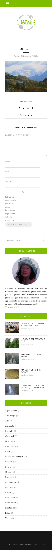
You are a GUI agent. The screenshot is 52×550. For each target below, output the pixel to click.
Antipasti (9, 426)
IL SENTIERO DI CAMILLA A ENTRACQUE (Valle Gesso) (32, 386)
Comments (26, 101)
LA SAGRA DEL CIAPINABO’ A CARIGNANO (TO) (33, 324)
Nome (8, 161)
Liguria (8, 477)
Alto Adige (10, 415)
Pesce (8, 492)
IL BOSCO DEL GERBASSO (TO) (33, 340)
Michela (27, 115)
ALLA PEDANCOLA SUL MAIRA (31, 355)
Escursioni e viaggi (14, 456)
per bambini (10, 482)
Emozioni (9, 446)
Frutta (8, 467)
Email (8, 171)
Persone (9, 487)
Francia (8, 461)
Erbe (7, 451)
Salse (7, 513)
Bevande (9, 431)
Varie (7, 518)
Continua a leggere (13, 307)
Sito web (8, 181)
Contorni (9, 436)
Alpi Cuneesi (11, 410)
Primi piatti (10, 502)
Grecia (8, 472)
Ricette (8, 508)
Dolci (7, 441)
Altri (7, 421)
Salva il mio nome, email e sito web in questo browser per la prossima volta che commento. (10, 208)
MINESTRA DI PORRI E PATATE (30, 371)
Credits (43, 544)
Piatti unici (10, 497)
